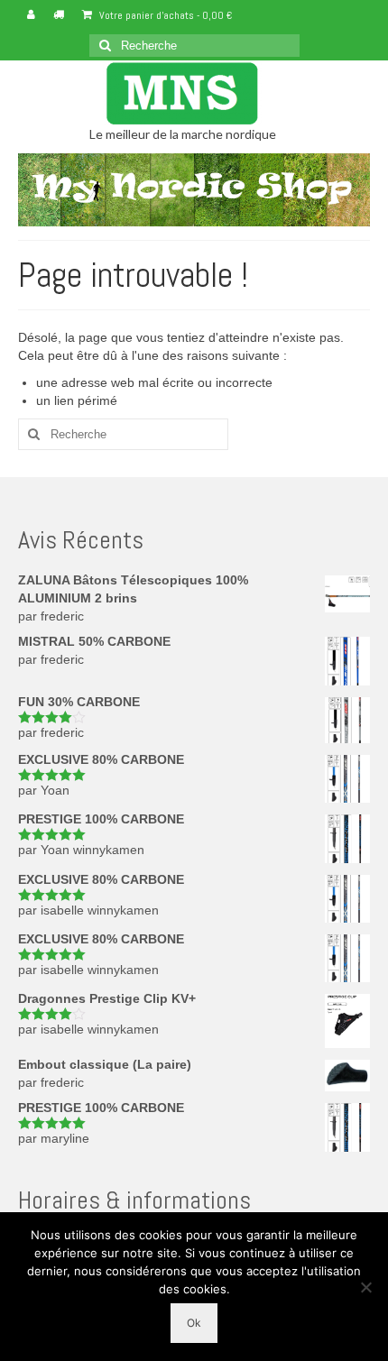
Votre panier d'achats (164, 15)
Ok (194, 1322)
